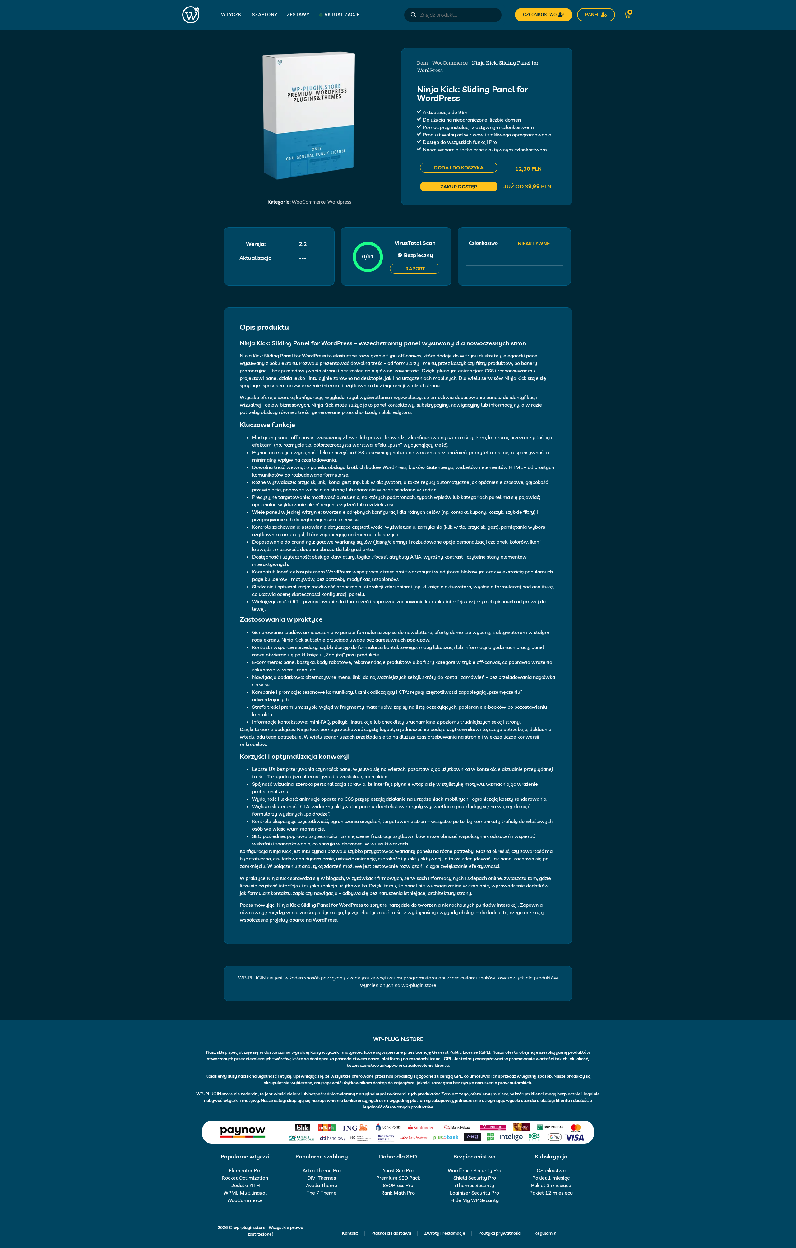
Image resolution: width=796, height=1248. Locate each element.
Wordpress (339, 202)
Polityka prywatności (499, 1233)
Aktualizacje (341, 14)
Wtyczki (232, 14)
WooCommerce (309, 202)
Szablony (264, 14)
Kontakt (350, 1233)
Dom (422, 62)
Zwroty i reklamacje (444, 1233)
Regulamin (545, 1233)
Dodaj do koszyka (459, 167)
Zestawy (298, 14)
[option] (309, 115)
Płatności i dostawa (391, 1233)
